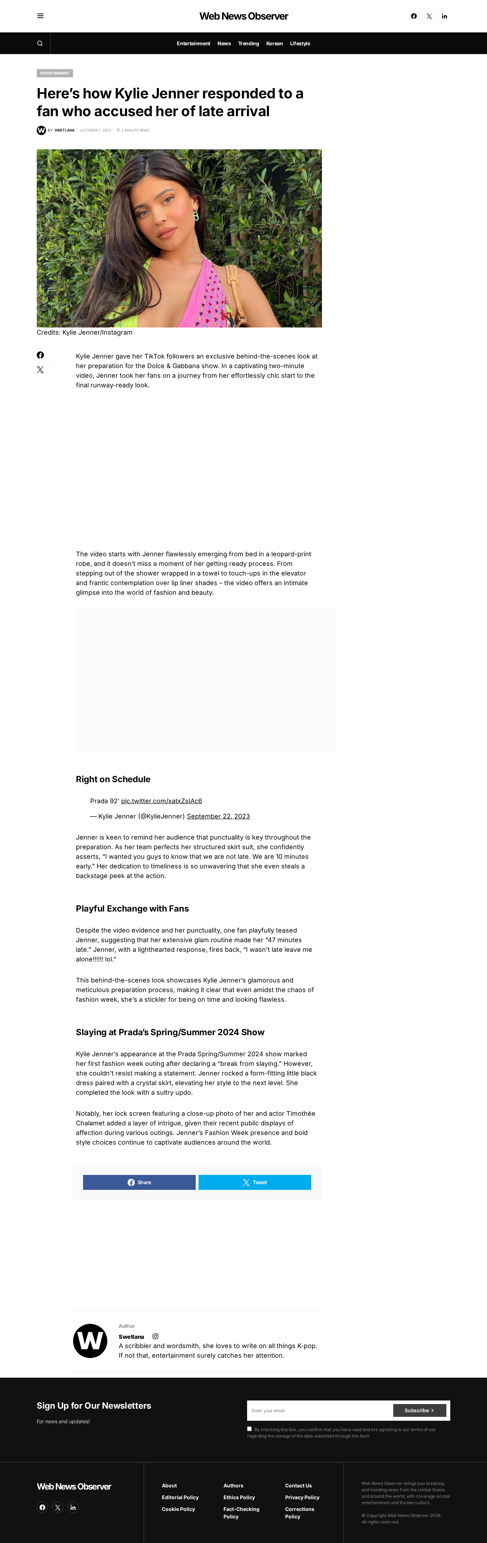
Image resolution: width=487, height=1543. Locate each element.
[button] (40, 16)
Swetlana (131, 1336)
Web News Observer (243, 16)
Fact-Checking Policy (242, 1512)
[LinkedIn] (444, 16)
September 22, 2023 (218, 816)
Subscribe (417, 1410)
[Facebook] (414, 16)
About (169, 1485)
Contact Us (298, 1485)
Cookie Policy (178, 1509)
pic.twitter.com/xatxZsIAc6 (161, 801)
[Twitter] (429, 16)
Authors (234, 1485)
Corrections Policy (299, 1512)
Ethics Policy (239, 1497)
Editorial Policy (180, 1497)
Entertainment (55, 73)
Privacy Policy (302, 1497)
